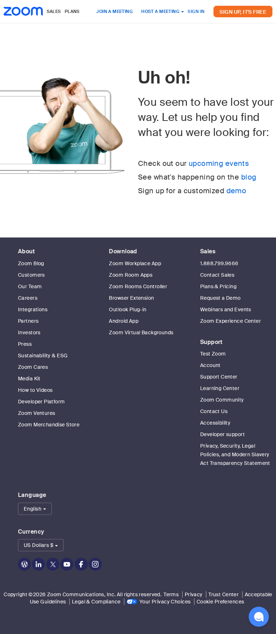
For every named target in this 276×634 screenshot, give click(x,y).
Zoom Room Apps (130, 275)
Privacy (194, 594)
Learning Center (219, 388)
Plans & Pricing (218, 286)
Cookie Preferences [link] (220, 601)
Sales (207, 251)
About (26, 251)
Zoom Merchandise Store (48, 424)
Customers (31, 275)
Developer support (222, 434)
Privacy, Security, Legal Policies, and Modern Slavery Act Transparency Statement (235, 454)
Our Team (30, 286)
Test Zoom (213, 353)
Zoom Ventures (36, 413)
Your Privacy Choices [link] (164, 601)
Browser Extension (131, 298)
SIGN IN (196, 11)
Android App (123, 321)
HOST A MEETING (160, 11)
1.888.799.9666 (219, 263)
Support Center (219, 376)
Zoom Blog (31, 263)
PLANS (72, 11)
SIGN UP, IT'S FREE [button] (243, 12)
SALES (54, 11)
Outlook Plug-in (127, 309)
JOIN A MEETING (114, 11)
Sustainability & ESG (43, 355)
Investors (29, 332)
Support (211, 342)
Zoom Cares (33, 367)
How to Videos (35, 390)
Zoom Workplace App (135, 263)
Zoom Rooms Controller (138, 286)
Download (123, 251)
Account (210, 365)
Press (25, 344)
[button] (35, 509)
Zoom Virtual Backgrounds (141, 332)
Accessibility (215, 423)
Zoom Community (222, 400)
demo (236, 190)
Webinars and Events (225, 309)
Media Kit (29, 378)
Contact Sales (217, 275)
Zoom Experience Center (230, 321)
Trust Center (223, 594)
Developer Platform (41, 401)
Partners (28, 321)
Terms (171, 594)
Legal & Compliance (96, 601)
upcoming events (219, 163)
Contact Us (213, 411)
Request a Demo (220, 298)
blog (249, 177)
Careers (27, 298)
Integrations (32, 309)
